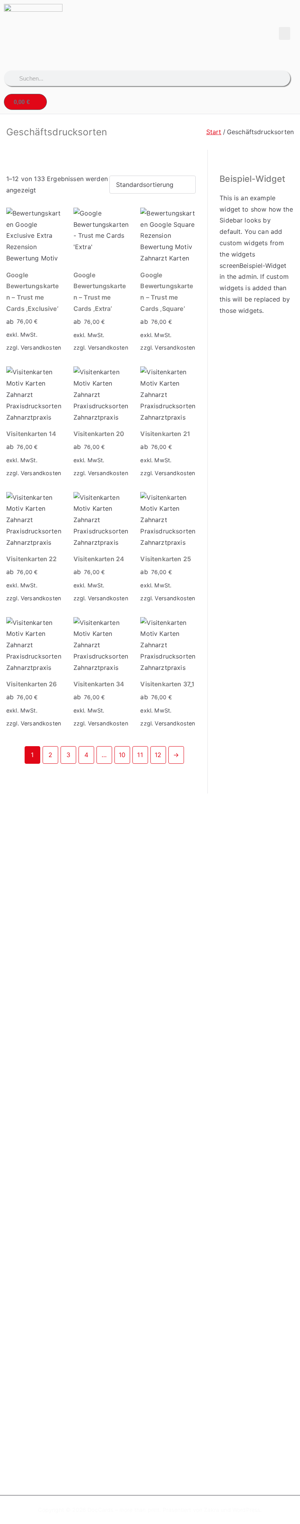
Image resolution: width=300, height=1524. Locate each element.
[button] (284, 33)
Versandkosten (41, 347)
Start (213, 132)
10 (122, 755)
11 (140, 755)
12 (158, 755)
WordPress (246, 1509)
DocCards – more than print (123, 1509)
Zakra (211, 1509)
